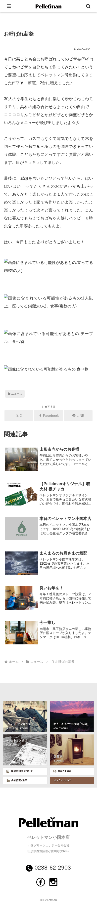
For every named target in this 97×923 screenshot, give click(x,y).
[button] (87, 702)
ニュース (16, 393)
